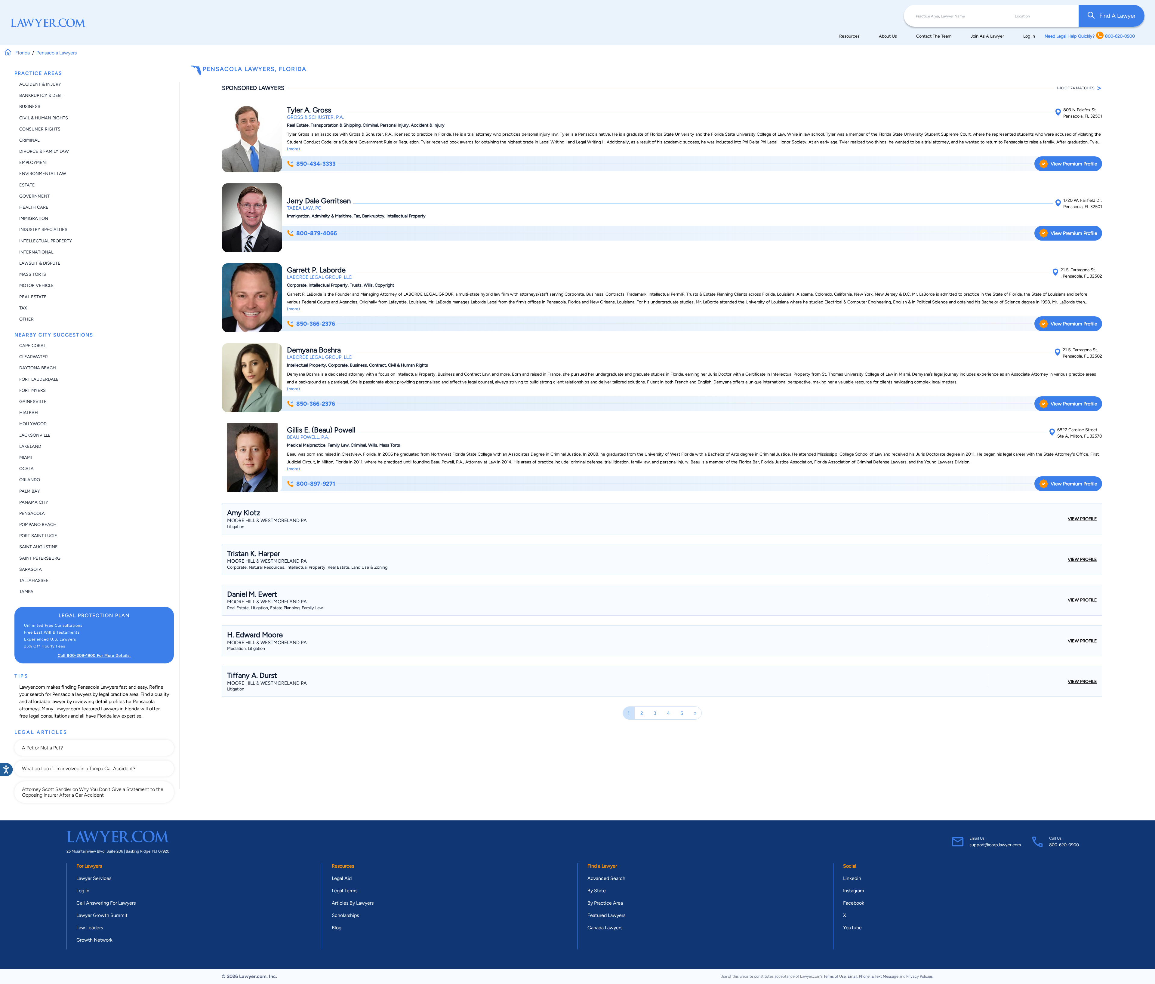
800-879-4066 (316, 233)
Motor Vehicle (36, 285)
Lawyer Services (93, 878)
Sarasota (30, 569)
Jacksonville (35, 435)
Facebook (853, 903)
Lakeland (30, 446)
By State (596, 890)
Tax (23, 308)
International (36, 252)
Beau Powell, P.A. (308, 437)
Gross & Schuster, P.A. (315, 117)
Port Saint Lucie (38, 535)
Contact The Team (933, 36)
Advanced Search (606, 878)
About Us (888, 36)
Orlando (29, 479)
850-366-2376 (315, 323)
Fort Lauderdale (39, 379)
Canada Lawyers (604, 927)
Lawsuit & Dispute (39, 263)
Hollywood (33, 423)
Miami (25, 457)
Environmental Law (42, 173)
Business (29, 106)
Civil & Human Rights (43, 118)
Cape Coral (32, 345)
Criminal (29, 140)
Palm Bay (29, 491)
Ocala (26, 468)
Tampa (26, 591)
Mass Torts (32, 274)
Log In (1029, 36)
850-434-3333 (316, 163)
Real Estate (33, 297)
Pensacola (32, 513)
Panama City (33, 502)
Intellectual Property (45, 241)
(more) (293, 149)
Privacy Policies (919, 976)
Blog (336, 927)
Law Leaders (89, 927)
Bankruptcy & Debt (41, 95)
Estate (27, 185)
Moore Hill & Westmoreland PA (267, 520)
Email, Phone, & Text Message (873, 976)
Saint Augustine (38, 546)
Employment (33, 162)
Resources (849, 36)
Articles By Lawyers (353, 903)
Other (26, 319)
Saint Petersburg (39, 558)
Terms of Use (835, 976)
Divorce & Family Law (44, 151)
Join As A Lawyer (987, 36)
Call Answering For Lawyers (106, 903)
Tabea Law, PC (304, 208)
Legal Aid (342, 878)
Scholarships (345, 915)
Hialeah (28, 412)
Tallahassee (34, 580)
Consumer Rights (39, 129)
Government (34, 196)
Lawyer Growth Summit (102, 915)
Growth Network (94, 940)
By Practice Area (605, 903)
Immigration (33, 218)
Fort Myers (32, 390)
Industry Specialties (43, 229)
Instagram (853, 890)
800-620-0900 (1064, 844)
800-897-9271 (315, 483)
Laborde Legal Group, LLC (319, 277)
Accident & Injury (40, 84)
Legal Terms (344, 890)
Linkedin (852, 878)
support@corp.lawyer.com (995, 844)
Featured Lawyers (606, 915)
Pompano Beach (38, 524)
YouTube (852, 927)
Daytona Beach (37, 368)
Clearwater (33, 356)
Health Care (33, 207)
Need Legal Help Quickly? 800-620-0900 (1090, 36)
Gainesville (33, 401)
